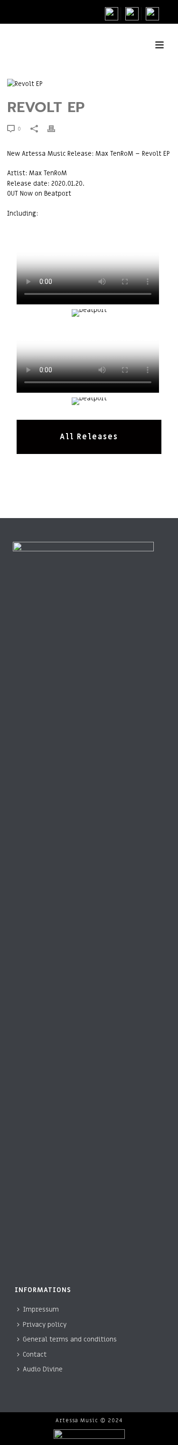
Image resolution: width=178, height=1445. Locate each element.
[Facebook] (113, 13)
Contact (35, 1354)
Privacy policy (44, 1324)
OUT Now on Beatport (39, 193)
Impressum (41, 1309)
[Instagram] (132, 13)
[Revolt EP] (78, 83)
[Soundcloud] (152, 13)
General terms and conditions (70, 1339)
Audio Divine (43, 1369)
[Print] (56, 128)
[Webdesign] (89, 1436)
